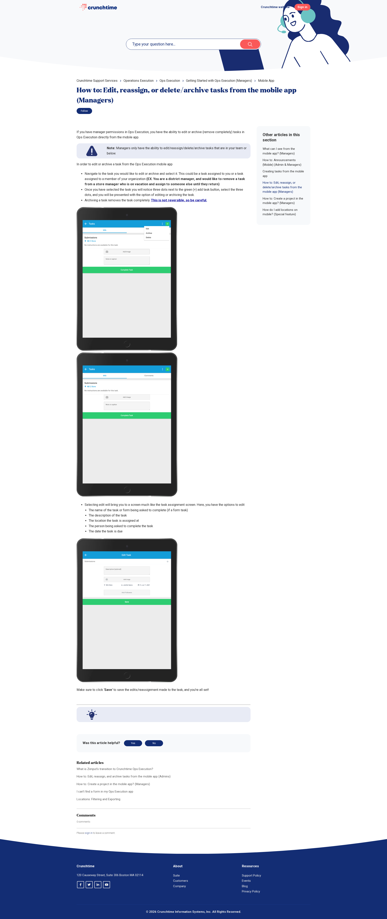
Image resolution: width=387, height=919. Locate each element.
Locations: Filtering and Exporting (98, 799)
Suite (176, 875)
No (154, 743)
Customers (180, 881)
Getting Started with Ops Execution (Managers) (219, 81)
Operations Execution (139, 81)
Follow (84, 111)
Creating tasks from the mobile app (283, 174)
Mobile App (266, 81)
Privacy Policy (251, 891)
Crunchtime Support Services (97, 81)
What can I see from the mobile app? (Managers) (279, 151)
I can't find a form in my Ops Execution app (105, 791)
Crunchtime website (275, 7)
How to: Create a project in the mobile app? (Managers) (113, 784)
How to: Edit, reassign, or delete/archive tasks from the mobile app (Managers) (282, 187)
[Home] (98, 7)
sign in (89, 832)
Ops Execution (170, 81)
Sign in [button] (302, 7)
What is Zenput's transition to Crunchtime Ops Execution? (115, 769)
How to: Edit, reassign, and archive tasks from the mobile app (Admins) (124, 776)
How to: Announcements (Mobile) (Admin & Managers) (282, 162)
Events (246, 881)
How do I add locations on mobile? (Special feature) (280, 212)
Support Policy (251, 875)
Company (179, 886)
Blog (245, 886)
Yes (133, 743)
